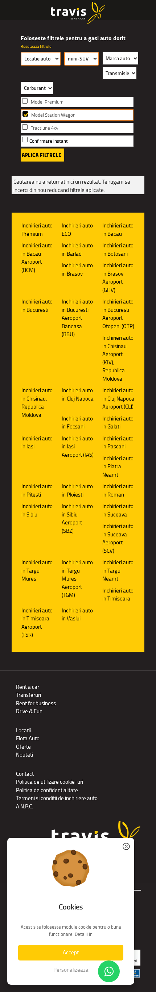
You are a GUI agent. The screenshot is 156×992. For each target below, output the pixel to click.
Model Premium (47, 102)
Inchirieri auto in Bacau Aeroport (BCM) (37, 258)
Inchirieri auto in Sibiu (37, 510)
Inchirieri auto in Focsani (77, 422)
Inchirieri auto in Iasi (37, 442)
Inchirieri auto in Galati (118, 422)
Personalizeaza (71, 969)
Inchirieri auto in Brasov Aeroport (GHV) (118, 277)
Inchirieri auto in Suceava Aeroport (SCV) (118, 538)
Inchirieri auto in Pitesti (37, 490)
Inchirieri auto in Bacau (118, 229)
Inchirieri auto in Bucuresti (37, 305)
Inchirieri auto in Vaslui (77, 614)
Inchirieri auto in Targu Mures (37, 570)
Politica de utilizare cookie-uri (49, 781)
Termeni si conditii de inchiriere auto (57, 798)
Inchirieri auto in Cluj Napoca (78, 394)
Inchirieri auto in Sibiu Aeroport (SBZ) (77, 518)
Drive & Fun (29, 711)
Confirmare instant (48, 141)
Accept (71, 952)
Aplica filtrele (42, 155)
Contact (25, 773)
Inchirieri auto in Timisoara (118, 594)
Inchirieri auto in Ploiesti (77, 490)
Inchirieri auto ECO (77, 229)
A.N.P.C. (24, 806)
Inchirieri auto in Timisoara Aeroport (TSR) (37, 623)
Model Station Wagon (53, 115)
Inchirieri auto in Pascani (118, 442)
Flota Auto (28, 738)
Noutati (24, 754)
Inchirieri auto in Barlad (77, 249)
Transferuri (28, 694)
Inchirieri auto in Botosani (118, 249)
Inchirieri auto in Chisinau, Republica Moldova (37, 402)
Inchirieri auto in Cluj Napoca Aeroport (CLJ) (118, 398)
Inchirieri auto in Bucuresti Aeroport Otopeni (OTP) (118, 314)
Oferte (23, 746)
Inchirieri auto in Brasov (77, 269)
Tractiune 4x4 (44, 128)
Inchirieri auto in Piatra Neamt (118, 466)
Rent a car (27, 686)
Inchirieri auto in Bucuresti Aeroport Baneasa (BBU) (77, 318)
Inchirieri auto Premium (37, 229)
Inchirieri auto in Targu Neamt (118, 570)
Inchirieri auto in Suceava (118, 510)
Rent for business (36, 703)
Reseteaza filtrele (36, 46)
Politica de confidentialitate (47, 790)
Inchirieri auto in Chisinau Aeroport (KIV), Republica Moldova (118, 358)
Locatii (23, 730)
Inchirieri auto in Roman (118, 490)
